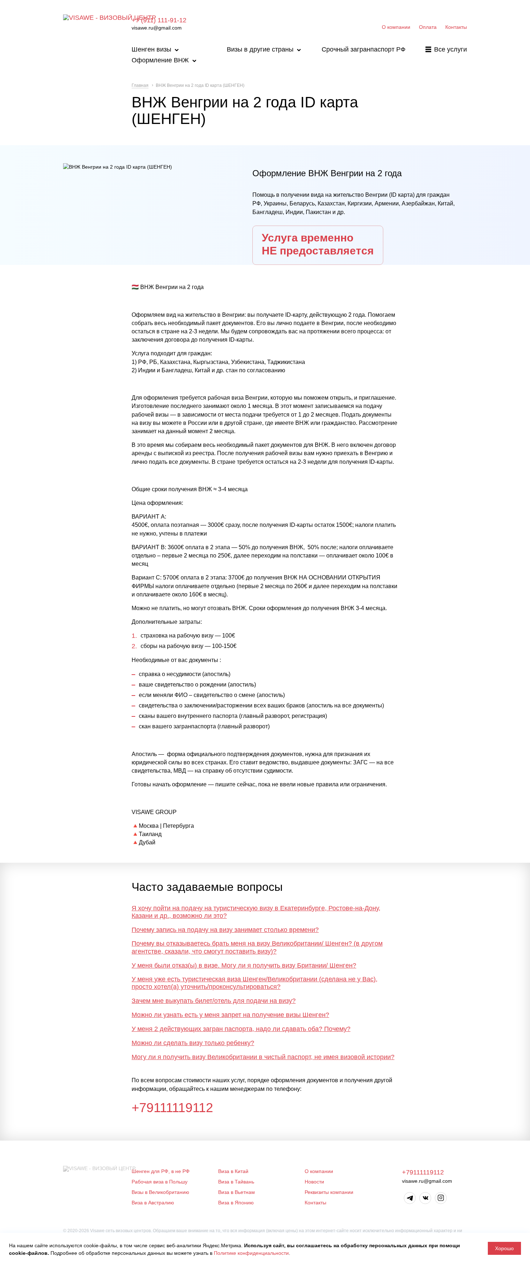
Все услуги (450, 49)
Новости (314, 1182)
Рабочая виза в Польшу (159, 1182)
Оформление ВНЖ (160, 60)
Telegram (410, 1198)
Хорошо (504, 1248)
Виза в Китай (233, 1171)
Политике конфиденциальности (251, 1253)
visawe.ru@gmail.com (157, 28)
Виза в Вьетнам (236, 1192)
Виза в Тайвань (236, 1182)
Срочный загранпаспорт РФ (364, 49)
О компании (396, 27)
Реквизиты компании (329, 1192)
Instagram (441, 1198)
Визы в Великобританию (160, 1192)
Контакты (456, 27)
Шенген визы (151, 49)
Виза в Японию (236, 1202)
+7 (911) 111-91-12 (159, 20)
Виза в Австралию (153, 1202)
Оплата (428, 27)
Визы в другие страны (260, 49)
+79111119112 (172, 1107)
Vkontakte (425, 1198)
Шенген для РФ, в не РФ (161, 1171)
